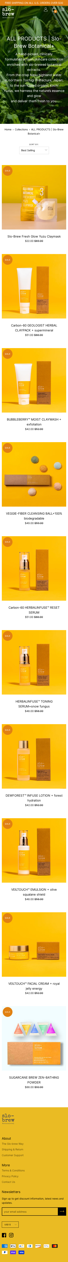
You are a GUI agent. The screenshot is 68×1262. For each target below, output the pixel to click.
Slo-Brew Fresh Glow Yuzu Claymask (34, 236)
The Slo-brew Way (13, 1143)
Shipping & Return (12, 1149)
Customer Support (13, 1155)
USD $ (8, 1225)
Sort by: (34, 144)
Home (8, 129)
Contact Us (8, 1181)
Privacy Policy (10, 1176)
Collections (21, 129)
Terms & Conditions (13, 1170)
